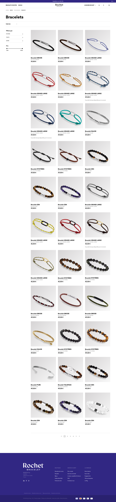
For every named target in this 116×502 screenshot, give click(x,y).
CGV (33, 498)
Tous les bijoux (17, 10)
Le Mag (86, 480)
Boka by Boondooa (63, 498)
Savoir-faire (87, 473)
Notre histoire (88, 471)
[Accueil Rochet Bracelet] (59, 5)
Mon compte (70, 471)
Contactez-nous (71, 480)
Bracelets (57, 473)
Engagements (88, 476)
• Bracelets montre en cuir (36, 493)
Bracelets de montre (59, 471)
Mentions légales (37, 498)
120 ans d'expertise (89, 478)
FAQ (68, 478)
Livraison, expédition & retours (74, 476)
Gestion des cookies (56, 498)
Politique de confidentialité (46, 498)
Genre (7, 40)
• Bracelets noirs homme (55, 493)
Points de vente (58, 480)
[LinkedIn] (24, 480)
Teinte (7, 37)
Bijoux (56, 476)
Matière (8, 33)
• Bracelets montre (27, 493)
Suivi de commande (72, 473)
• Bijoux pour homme (46, 493)
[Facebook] (26, 480)
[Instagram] (28, 480)
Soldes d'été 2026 (58, 478)
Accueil (7, 10)
